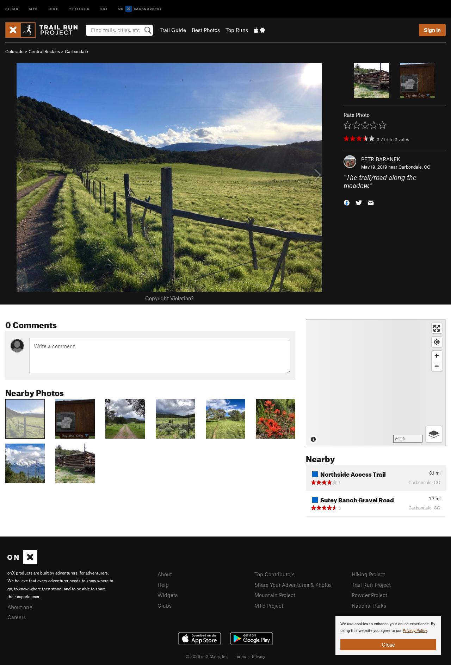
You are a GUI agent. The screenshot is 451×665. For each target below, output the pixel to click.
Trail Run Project (371, 585)
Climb (12, 8)
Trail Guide (173, 30)
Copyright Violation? (169, 298)
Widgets (167, 595)
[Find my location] (437, 342)
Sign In (432, 30)
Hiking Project (368, 574)
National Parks (369, 605)
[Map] (375, 383)
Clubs (164, 605)
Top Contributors (274, 574)
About (164, 574)
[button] (347, 202)
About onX (20, 607)
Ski (104, 8)
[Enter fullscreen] (437, 328)
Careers (16, 617)
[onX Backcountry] (140, 9)
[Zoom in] (437, 356)
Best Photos (206, 30)
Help (163, 585)
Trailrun (79, 8)
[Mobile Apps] (259, 30)
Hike (53, 8)
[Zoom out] (437, 366)
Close (388, 644)
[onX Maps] (22, 562)
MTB (33, 8)
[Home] (45, 30)
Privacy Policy (415, 630)
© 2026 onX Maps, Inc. (207, 656)
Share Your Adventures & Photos (293, 585)
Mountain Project (274, 595)
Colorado (14, 51)
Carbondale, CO (415, 167)
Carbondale (76, 51)
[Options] (434, 434)
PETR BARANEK (380, 159)
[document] (388, 635)
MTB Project (268, 605)
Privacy (258, 656)
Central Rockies (44, 51)
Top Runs (237, 30)
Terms (240, 656)
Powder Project (369, 595)
